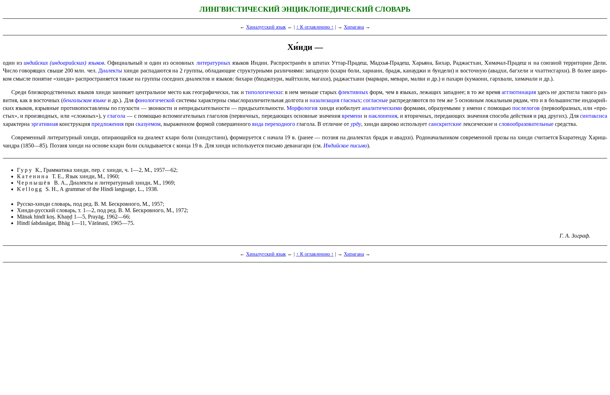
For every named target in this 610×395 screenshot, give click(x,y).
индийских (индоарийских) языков (64, 63)
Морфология (302, 108)
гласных (350, 100)
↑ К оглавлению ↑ (315, 27)
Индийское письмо (345, 146)
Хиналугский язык (266, 27)
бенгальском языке (84, 100)
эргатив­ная (44, 124)
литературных (213, 63)
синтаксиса (593, 116)
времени (352, 116)
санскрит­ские (445, 124)
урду (356, 124)
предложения (107, 124)
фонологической (155, 100)
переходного (280, 124)
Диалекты (110, 71)
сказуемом (148, 124)
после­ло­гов (526, 108)
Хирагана (354, 27)
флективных (353, 92)
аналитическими (382, 108)
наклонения (383, 116)
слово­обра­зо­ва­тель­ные (526, 124)
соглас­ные (375, 100)
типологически (263, 92)
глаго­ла (116, 116)
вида (257, 124)
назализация (324, 100)
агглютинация (519, 92)
